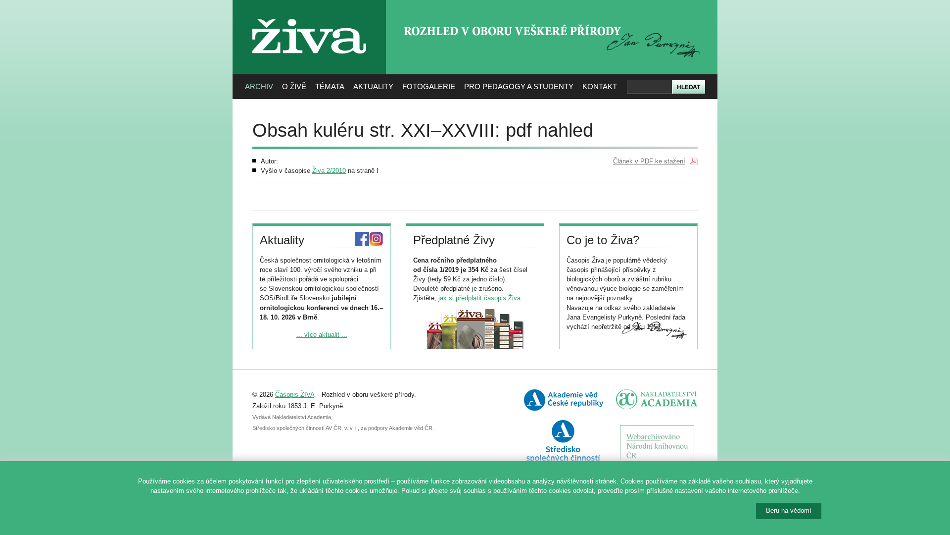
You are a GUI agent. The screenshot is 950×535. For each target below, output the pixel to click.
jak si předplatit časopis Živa (479, 298)
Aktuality (373, 86)
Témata (329, 86)
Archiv (259, 86)
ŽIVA (309, 15)
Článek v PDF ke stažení (649, 161)
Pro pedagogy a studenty (518, 86)
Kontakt (599, 86)
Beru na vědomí (788, 510)
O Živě (294, 86)
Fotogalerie (428, 86)
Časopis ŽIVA (294, 394)
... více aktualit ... (321, 334)
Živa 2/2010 (329, 170)
